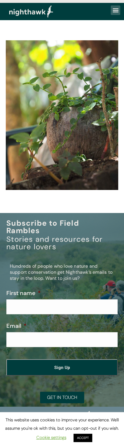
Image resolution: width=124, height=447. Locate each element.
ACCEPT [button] (83, 438)
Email (16, 326)
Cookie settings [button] (51, 437)
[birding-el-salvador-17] (62, 115)
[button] (115, 10)
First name (23, 293)
